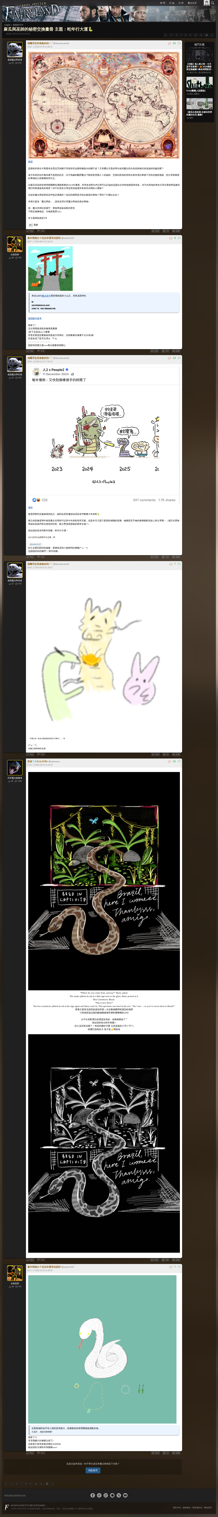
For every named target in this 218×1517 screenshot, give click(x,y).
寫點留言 (93, 1455)
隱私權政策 (197, 1492)
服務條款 (187, 1492)
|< (166, 35)
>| (212, 35)
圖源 (30, 161)
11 (201, 35)
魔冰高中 (46, 292)
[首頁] (32, 11)
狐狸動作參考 (34, 313)
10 (195, 35)
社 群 (181, 3)
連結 (30, 500)
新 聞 (163, 3)
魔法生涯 (192, 3)
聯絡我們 (208, 1492)
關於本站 (177, 1492)
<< (171, 35)
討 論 (172, 3)
